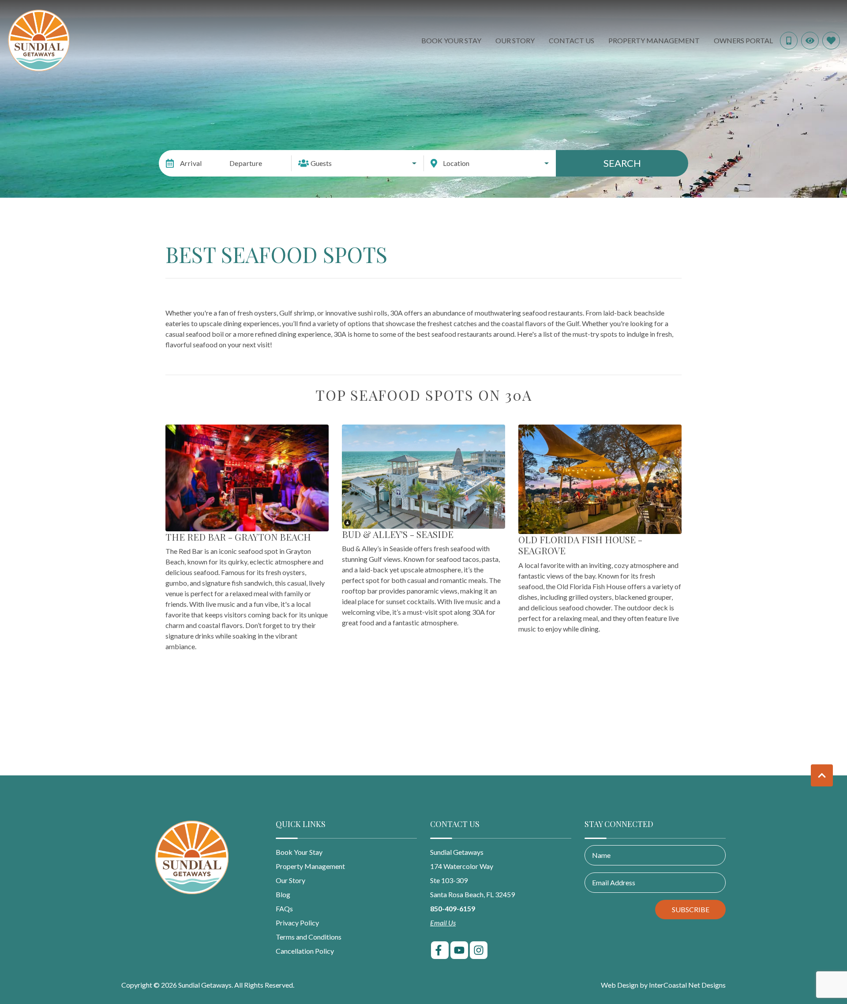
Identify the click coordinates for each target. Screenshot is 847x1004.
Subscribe (690, 909)
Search (622, 163)
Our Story (515, 40)
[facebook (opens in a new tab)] (440, 950)
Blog (283, 894)
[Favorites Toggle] (831, 40)
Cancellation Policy (305, 951)
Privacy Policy (297, 922)
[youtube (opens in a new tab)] (459, 950)
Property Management (654, 40)
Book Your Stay (451, 40)
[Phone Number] (789, 40)
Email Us (443, 922)
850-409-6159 (452, 908)
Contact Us (571, 40)
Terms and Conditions (308, 937)
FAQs (284, 908)
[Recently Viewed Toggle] (810, 40)
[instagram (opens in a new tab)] (478, 950)
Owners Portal (743, 40)
